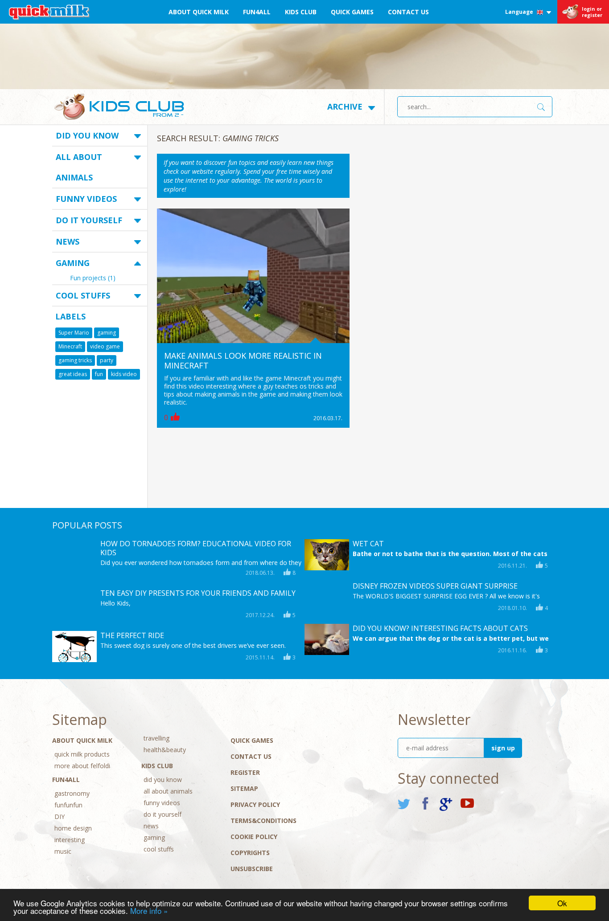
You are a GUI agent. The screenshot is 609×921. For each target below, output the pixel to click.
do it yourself (89, 220)
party (106, 360)
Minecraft (70, 346)
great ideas (72, 374)
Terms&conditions (263, 820)
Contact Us (408, 12)
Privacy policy (255, 804)
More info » (149, 910)
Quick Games (352, 12)
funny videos (86, 198)
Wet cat (368, 544)
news (67, 241)
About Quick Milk (199, 12)
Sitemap (244, 788)
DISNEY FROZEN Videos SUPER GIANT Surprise (435, 586)
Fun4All (257, 12)
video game (105, 346)
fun (99, 374)
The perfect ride (132, 635)
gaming (73, 263)
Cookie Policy (253, 836)
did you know (87, 135)
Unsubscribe (251, 868)
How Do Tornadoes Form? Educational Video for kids (195, 548)
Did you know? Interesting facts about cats (440, 628)
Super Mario (73, 332)
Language (520, 12)
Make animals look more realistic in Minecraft (243, 360)
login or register (592, 11)
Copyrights (250, 852)
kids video (124, 374)
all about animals (79, 167)
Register (245, 772)
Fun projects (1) (92, 278)
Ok (562, 903)
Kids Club (301, 12)
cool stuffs (83, 295)
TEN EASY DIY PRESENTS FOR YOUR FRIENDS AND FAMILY (198, 593)
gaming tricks (75, 360)
